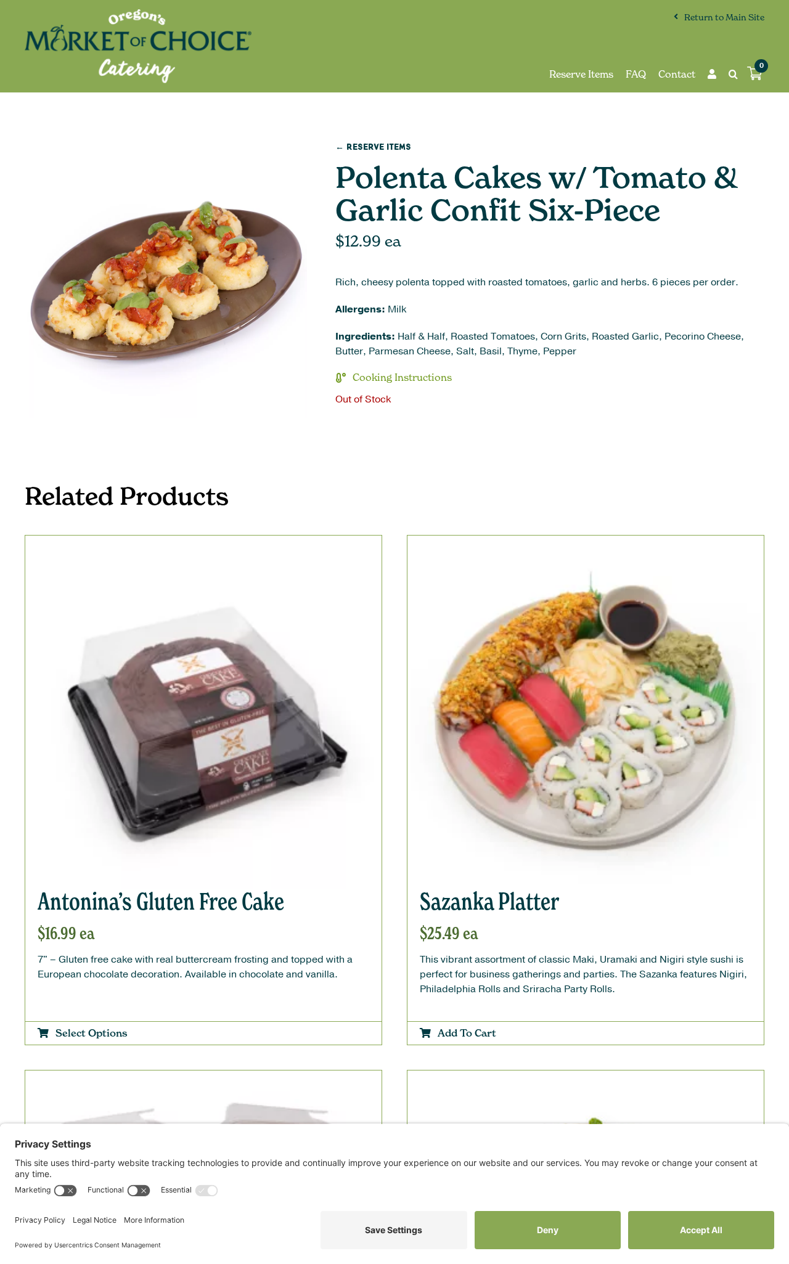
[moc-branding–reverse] (138, 14)
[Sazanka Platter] (586, 546)
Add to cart (467, 1033)
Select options (91, 1033)
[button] (727, 74)
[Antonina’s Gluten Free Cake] (203, 546)
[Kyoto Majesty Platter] (586, 1081)
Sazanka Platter (489, 901)
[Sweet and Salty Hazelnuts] (203, 1081)
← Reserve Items (373, 147)
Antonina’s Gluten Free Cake (161, 901)
